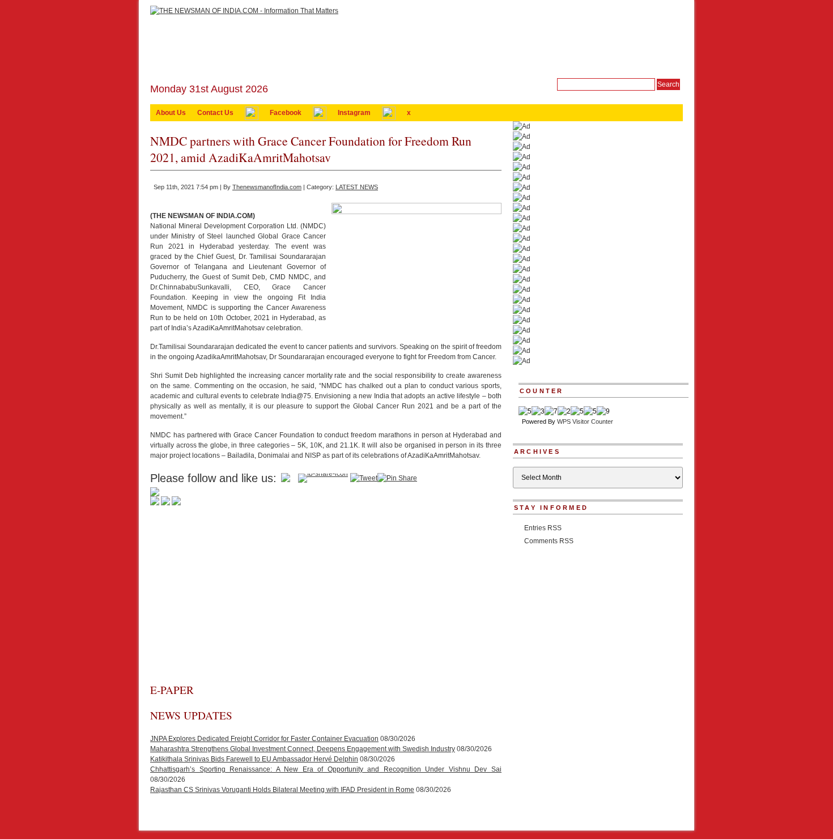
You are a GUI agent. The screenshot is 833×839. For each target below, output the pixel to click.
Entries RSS (543, 528)
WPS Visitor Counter (585, 421)
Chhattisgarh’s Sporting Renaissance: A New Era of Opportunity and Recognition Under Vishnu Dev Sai (326, 769)
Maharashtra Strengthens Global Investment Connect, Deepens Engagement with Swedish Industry (302, 749)
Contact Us (215, 113)
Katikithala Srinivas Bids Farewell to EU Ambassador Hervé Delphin (254, 759)
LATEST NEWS (356, 187)
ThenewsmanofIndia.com (266, 187)
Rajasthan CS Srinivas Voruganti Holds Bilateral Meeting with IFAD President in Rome (282, 790)
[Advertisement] (326, 597)
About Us (171, 113)
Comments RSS (548, 541)
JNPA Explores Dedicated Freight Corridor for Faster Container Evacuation (264, 739)
